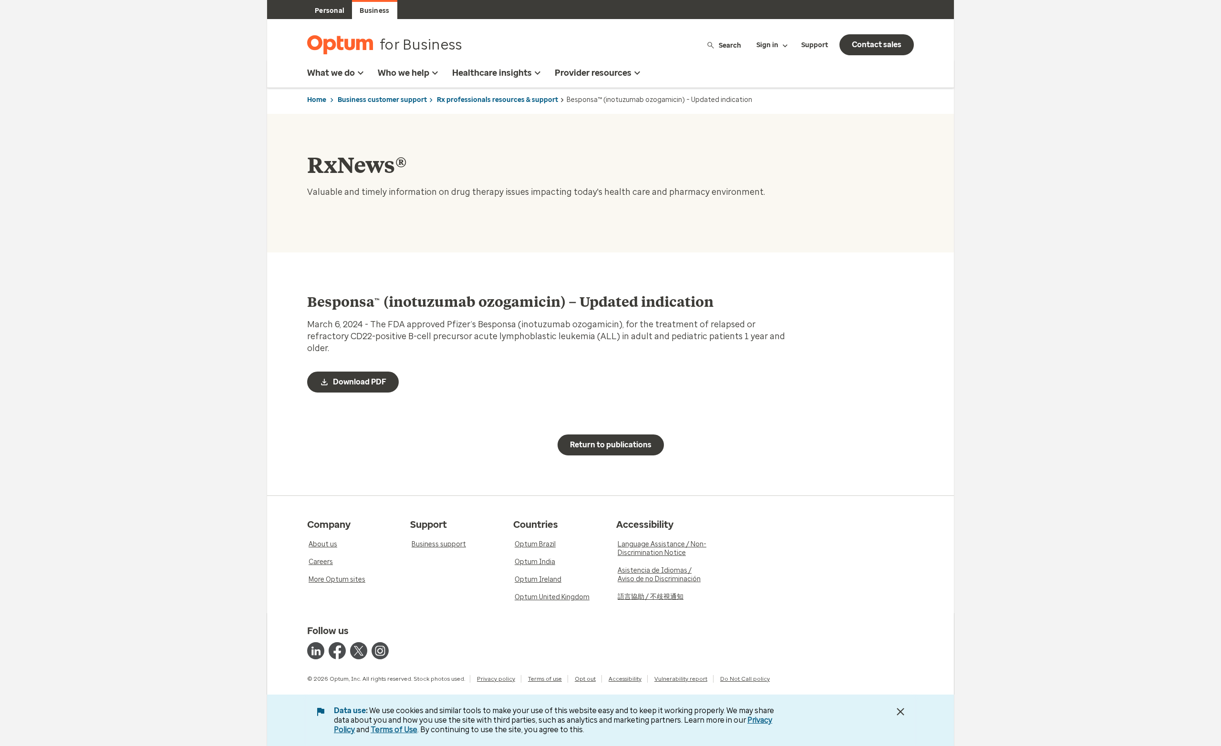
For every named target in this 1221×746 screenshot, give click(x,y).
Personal (329, 11)
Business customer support (382, 100)
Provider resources (593, 73)
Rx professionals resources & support (497, 100)
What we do (331, 73)
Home (316, 100)
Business (374, 11)
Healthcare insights (492, 73)
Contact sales (876, 44)
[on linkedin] (315, 650)
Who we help (403, 73)
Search (730, 45)
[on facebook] (337, 650)
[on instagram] (380, 650)
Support (814, 45)
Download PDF (359, 381)
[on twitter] (358, 650)
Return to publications (611, 444)
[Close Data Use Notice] (900, 711)
